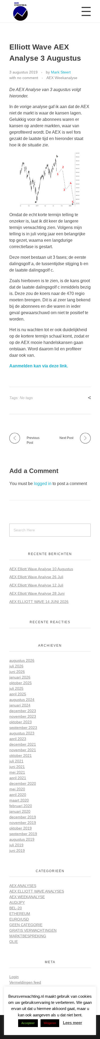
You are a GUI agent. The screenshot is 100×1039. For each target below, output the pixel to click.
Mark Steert (61, 72)
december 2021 (22, 744)
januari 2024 (19, 705)
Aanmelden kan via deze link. (38, 366)
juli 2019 (16, 845)
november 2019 (22, 822)
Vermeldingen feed (25, 982)
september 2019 (23, 834)
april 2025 (17, 694)
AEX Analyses (22, 886)
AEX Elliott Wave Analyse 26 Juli (36, 577)
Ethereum (19, 913)
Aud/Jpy (17, 902)
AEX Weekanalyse (61, 78)
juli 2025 (16, 688)
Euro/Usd (19, 919)
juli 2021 (16, 761)
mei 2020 (17, 789)
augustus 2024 (21, 699)
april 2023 (17, 739)
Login (14, 977)
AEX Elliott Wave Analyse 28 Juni (37, 593)
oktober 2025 (20, 683)
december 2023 (22, 711)
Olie (13, 941)
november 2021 (22, 750)
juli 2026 (16, 666)
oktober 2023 (20, 722)
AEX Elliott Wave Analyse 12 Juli (36, 585)
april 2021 (17, 778)
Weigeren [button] (50, 1023)
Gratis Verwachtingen (33, 930)
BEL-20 (15, 908)
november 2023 (22, 716)
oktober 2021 (20, 755)
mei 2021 (17, 772)
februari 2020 (20, 806)
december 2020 (22, 783)
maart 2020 (19, 800)
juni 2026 (17, 672)
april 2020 (17, 794)
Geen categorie (25, 925)
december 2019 (22, 817)
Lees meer (72, 1022)
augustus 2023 (21, 733)
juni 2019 (17, 850)
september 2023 (23, 727)
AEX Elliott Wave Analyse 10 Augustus (41, 569)
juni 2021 (17, 767)
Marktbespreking (27, 936)
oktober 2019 (20, 828)
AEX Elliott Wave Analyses (36, 891)
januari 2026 (19, 677)
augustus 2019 (21, 839)
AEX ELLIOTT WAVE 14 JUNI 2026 (39, 601)
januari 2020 (19, 811)
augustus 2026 (21, 660)
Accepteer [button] (28, 1023)
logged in (43, 483)
